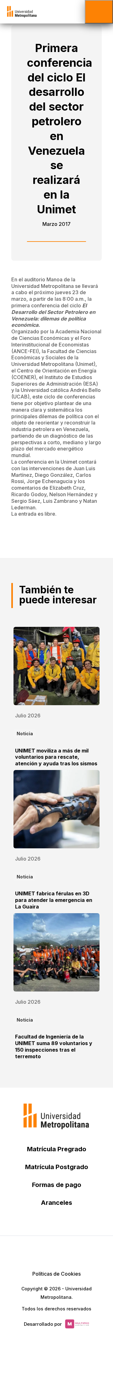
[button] (99, 11)
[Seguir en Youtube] (71, 1251)
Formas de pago (56, 1185)
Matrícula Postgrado (56, 1167)
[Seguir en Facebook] (41, 1251)
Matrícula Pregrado (56, 1149)
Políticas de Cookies (56, 1274)
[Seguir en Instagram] (86, 1251)
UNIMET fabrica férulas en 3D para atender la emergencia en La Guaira (53, 900)
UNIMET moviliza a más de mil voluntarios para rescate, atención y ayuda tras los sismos (56, 757)
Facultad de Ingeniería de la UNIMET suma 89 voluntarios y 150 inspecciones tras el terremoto (53, 1046)
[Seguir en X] (26, 1251)
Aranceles (56, 1202)
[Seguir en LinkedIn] (56, 1251)
